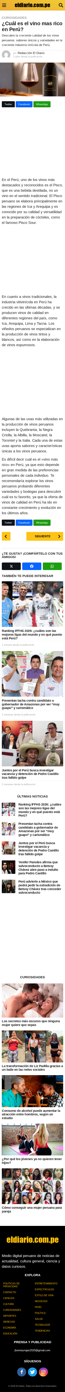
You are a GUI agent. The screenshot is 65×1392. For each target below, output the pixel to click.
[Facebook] (21, 1372)
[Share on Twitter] (11, 566)
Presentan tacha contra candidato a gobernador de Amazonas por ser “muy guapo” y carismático (31, 704)
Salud (39, 1319)
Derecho (9, 1321)
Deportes (9, 1316)
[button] (4, 5)
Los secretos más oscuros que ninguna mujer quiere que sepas (31, 1023)
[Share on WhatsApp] (52, 566)
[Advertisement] (32, 143)
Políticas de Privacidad (11, 1285)
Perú (38, 1307)
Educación (10, 1333)
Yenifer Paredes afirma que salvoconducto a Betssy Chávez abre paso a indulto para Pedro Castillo (38, 867)
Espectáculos (44, 1289)
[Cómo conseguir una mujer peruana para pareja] (32, 1186)
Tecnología (42, 1325)
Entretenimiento (46, 1283)
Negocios (41, 1301)
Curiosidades (14, 17)
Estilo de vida (44, 1295)
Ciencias (8, 1298)
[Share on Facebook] (31, 566)
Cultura (8, 1304)
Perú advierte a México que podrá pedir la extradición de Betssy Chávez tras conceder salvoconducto (39, 887)
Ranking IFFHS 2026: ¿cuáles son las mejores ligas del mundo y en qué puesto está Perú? (32, 634)
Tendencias (42, 1330)
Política (40, 1313)
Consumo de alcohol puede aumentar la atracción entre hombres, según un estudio (31, 1114)
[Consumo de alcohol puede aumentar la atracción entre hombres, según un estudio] (32, 1091)
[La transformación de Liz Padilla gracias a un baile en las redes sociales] (32, 1046)
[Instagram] (43, 1372)
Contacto (9, 1292)
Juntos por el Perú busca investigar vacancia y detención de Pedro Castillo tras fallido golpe (30, 774)
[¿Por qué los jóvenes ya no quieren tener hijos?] (32, 1139)
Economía (9, 1327)
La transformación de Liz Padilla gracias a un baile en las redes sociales (32, 1068)
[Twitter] (32, 1372)
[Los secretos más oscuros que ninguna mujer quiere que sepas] (32, 1000)
